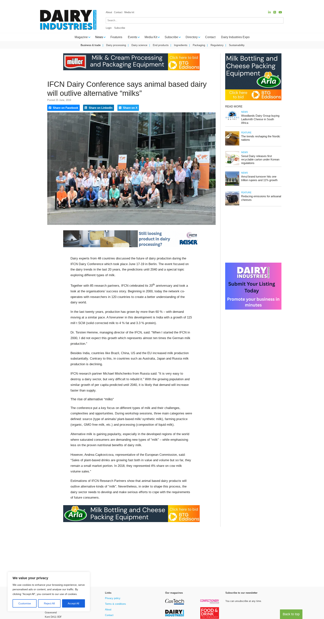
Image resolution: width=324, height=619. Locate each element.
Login (109, 27)
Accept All (73, 603)
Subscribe (119, 27)
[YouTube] (280, 12)
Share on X (129, 107)
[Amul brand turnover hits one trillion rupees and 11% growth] (232, 185)
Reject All (49, 603)
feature (246, 132)
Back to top (291, 614)
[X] (274, 12)
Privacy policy (112, 598)
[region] (49, 592)
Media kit (129, 12)
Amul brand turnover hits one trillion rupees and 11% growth (259, 178)
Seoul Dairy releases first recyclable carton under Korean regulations (260, 159)
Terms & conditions (115, 603)
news (244, 112)
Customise (24, 603)
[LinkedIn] (269, 12)
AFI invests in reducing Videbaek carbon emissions (250, 3)
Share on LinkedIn (100, 107)
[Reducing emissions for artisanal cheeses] (232, 205)
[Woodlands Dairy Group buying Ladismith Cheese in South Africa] (232, 119)
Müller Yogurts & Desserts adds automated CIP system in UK (174, 3)
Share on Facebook (65, 107)
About (109, 12)
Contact (118, 12)
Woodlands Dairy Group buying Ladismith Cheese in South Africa (260, 119)
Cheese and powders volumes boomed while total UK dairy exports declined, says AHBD (76, 3)
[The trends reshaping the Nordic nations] (232, 145)
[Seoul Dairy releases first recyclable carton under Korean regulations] (232, 164)
